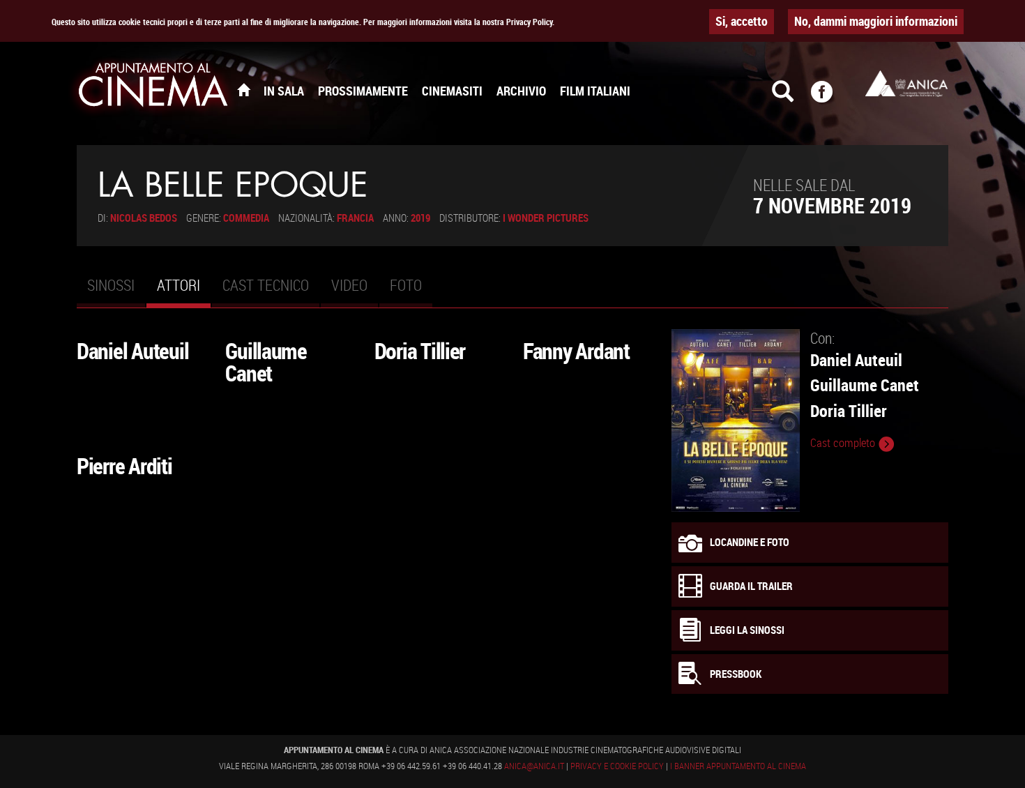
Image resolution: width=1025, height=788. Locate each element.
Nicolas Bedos (143, 218)
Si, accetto (741, 21)
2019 (420, 218)
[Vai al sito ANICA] (906, 83)
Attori (184, 291)
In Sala (284, 90)
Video (349, 285)
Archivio (521, 90)
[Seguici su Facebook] (830, 97)
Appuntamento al (153, 87)
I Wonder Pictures (546, 218)
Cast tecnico (265, 285)
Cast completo (844, 442)
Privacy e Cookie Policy (617, 765)
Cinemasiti (452, 90)
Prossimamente (363, 90)
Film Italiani (595, 90)
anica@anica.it (534, 765)
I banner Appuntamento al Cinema (738, 765)
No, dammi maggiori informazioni (875, 21)
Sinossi (111, 285)
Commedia (246, 218)
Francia (355, 218)
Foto (406, 285)
